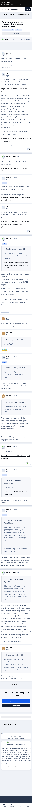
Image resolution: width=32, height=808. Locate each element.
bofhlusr (7, 39)
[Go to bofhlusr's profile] (3, 39)
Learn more (3, 3)
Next (25, 48)
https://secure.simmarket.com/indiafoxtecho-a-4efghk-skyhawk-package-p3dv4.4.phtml (15, 224)
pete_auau (9, 318)
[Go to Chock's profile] (3, 75)
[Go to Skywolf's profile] (3, 447)
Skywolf (9, 446)
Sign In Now (16, 706)
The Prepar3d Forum (23, 39)
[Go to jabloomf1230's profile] (3, 157)
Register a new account (16, 701)
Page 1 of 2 (15, 48)
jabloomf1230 (11, 156)
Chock (8, 74)
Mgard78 (9, 333)
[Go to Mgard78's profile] (3, 333)
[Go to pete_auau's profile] (3, 318)
